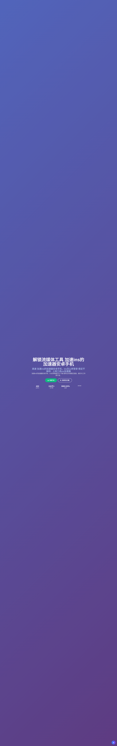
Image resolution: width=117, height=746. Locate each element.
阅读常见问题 (65, 380)
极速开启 (52, 380)
